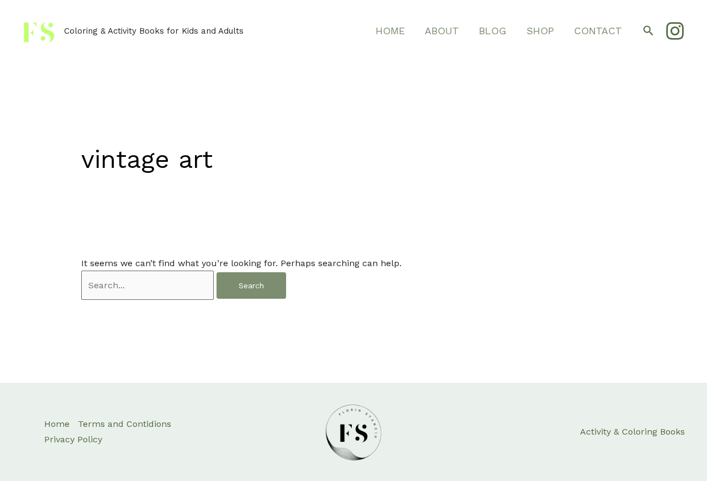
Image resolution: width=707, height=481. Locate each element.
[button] (648, 31)
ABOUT (442, 30)
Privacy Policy (73, 439)
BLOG (492, 30)
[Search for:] (149, 285)
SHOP (540, 30)
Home (57, 424)
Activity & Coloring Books (632, 431)
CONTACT (598, 30)
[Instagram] (675, 31)
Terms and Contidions (124, 424)
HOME (390, 30)
